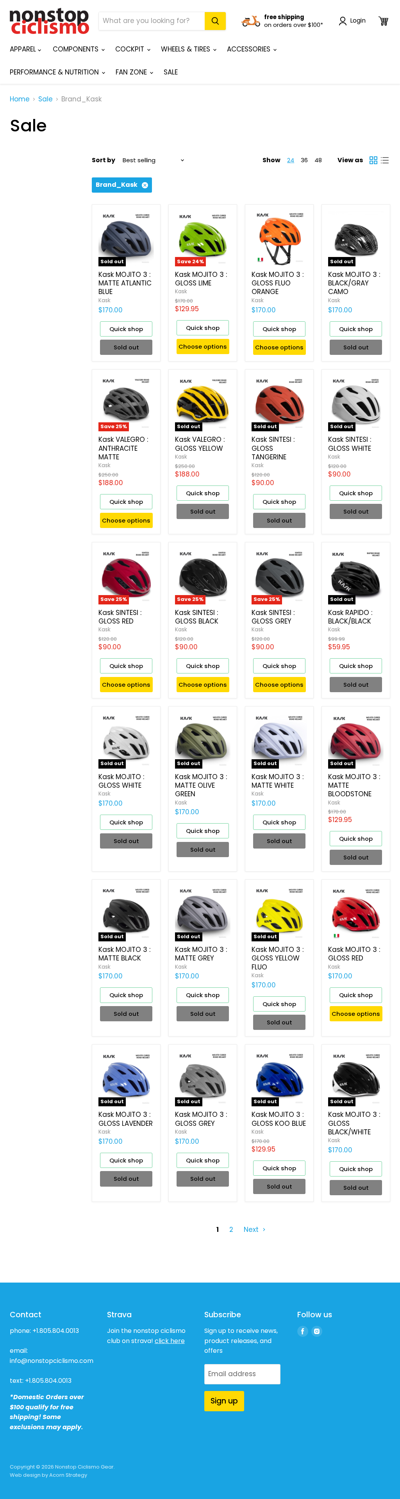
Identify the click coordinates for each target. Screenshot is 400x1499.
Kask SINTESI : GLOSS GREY (273, 617)
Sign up (224, 1401)
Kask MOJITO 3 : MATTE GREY (201, 954)
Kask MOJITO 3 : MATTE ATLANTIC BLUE (125, 283)
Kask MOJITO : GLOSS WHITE (121, 781)
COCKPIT (130, 49)
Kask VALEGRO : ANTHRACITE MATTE (123, 448)
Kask (104, 300)
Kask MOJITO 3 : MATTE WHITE (278, 781)
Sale (45, 99)
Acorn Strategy (68, 1475)
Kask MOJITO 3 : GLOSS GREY (201, 1119)
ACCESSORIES (249, 49)
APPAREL (24, 49)
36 (304, 160)
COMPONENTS (76, 49)
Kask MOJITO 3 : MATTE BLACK (124, 954)
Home (20, 99)
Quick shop (126, 329)
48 (318, 160)
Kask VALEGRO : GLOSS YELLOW (200, 444)
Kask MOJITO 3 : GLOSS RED (354, 954)
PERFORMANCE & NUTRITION (55, 72)
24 (290, 160)
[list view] (385, 160)
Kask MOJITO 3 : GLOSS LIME (201, 279)
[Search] (215, 21)
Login (358, 20)
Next (252, 1229)
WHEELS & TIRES (186, 49)
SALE (171, 72)
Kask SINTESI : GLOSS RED (119, 617)
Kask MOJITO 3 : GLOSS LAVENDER (125, 1119)
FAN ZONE (132, 72)
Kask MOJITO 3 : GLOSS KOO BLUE (279, 1119)
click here (170, 1340)
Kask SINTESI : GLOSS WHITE (349, 444)
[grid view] (373, 160)
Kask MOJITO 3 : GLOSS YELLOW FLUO (278, 958)
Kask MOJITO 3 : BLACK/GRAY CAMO (354, 283)
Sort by (103, 160)
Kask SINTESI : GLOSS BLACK (196, 617)
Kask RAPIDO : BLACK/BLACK (350, 617)
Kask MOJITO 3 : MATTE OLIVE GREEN (201, 785)
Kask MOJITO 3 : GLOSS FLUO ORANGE (278, 283)
